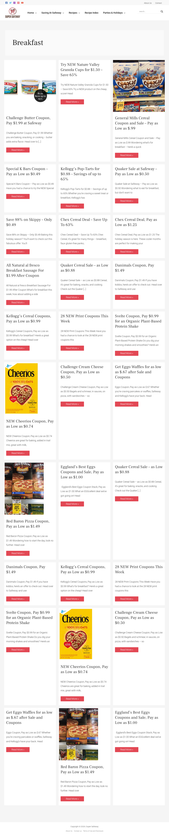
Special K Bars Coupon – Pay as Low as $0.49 (27, 171)
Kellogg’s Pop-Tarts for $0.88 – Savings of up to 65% (81, 174)
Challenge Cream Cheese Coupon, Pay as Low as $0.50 (82, 372)
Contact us (78, 831)
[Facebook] (6, 3)
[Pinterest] (18, 3)
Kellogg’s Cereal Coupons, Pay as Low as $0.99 (28, 318)
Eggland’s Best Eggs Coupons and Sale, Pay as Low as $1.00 (82, 472)
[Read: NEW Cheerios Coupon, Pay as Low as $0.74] (21, 388)
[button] (35, 13)
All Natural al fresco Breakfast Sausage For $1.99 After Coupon (25, 270)
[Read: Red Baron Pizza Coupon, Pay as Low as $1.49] (24, 488)
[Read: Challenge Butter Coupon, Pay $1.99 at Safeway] (30, 85)
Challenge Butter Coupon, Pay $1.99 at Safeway (28, 120)
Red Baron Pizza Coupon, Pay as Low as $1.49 (28, 524)
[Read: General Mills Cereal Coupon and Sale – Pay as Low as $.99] (139, 85)
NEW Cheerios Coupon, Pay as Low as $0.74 (30, 424)
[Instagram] (14, 3)
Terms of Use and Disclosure (93, 831)
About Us (69, 831)
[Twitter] (10, 3)
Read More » (17, 149)
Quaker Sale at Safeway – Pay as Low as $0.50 (136, 171)
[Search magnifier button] (162, 11)
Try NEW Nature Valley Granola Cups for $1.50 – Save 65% (81, 69)
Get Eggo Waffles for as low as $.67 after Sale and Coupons (138, 372)
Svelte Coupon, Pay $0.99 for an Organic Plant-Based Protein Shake (138, 321)
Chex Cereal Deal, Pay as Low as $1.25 (136, 222)
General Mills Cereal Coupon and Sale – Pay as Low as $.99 (136, 123)
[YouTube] (22, 3)
